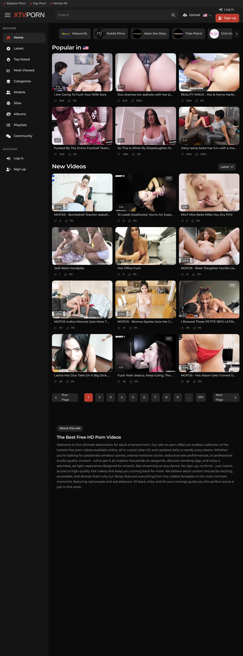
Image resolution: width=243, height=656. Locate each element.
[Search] (173, 15)
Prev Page (65, 397)
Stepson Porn (16, 3)
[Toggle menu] (7, 15)
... (189, 397)
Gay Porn (39, 3)
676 (200, 397)
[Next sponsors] (236, 34)
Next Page (219, 397)
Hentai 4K (60, 3)
